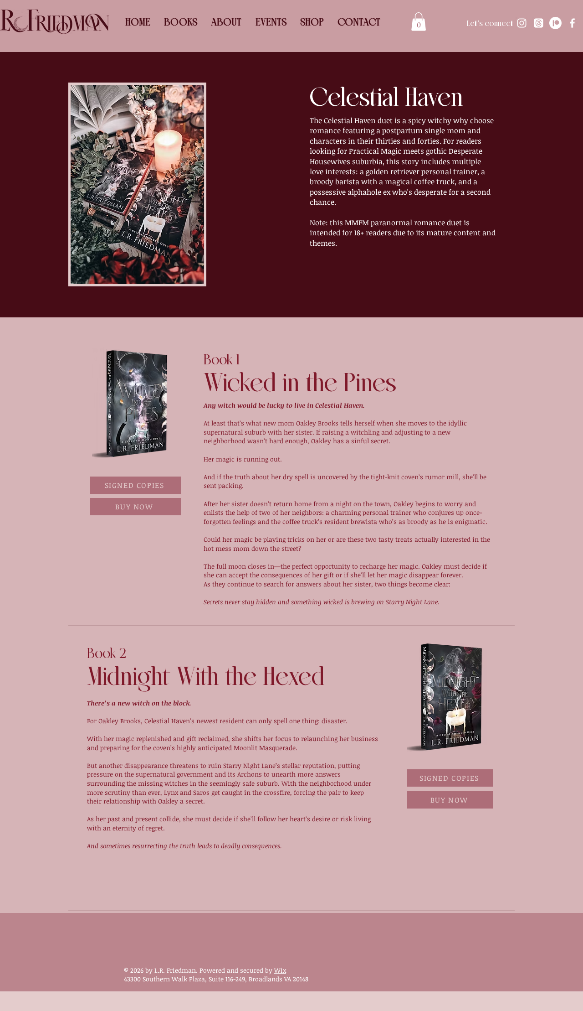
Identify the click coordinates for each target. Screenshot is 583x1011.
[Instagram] (522, 23)
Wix (280, 970)
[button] (418, 21)
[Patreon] (555, 23)
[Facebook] (572, 23)
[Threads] (538, 23)
